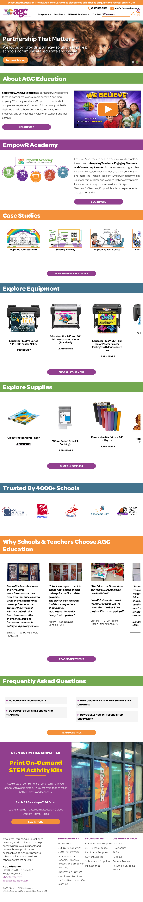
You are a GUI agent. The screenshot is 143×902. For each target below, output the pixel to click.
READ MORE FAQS (71, 732)
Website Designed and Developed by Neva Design (22, 891)
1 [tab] (133, 62)
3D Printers (64, 843)
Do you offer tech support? (27, 700)
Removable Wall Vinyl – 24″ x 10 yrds (107, 438)
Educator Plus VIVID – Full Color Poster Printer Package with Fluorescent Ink (107, 345)
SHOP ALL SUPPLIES (71, 465)
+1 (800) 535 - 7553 (12, 876)
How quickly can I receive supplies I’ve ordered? (104, 702)
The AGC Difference (102, 14)
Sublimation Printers (70, 871)
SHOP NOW (128, 2)
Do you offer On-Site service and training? (29, 712)
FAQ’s (116, 852)
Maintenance (92, 865)
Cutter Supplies (94, 856)
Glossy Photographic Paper (23, 437)
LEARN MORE (26, 126)
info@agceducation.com (127, 8)
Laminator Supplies (96, 852)
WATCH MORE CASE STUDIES (71, 273)
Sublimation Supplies (97, 861)
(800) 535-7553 (99, 8)
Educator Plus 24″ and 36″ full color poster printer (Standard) (65, 339)
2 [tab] (137, 62)
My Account (119, 847)
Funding (117, 856)
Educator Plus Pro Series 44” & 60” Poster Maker (23, 342)
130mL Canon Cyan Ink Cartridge (65, 442)
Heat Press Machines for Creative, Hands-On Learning (71, 880)
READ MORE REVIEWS (71, 659)
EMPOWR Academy (77, 14)
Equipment (43, 14)
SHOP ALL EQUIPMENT (71, 372)
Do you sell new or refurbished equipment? (100, 716)
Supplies (58, 14)
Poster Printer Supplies (98, 843)
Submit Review (121, 861)
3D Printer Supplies (96, 847)
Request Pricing (15, 60)
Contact (117, 843)
